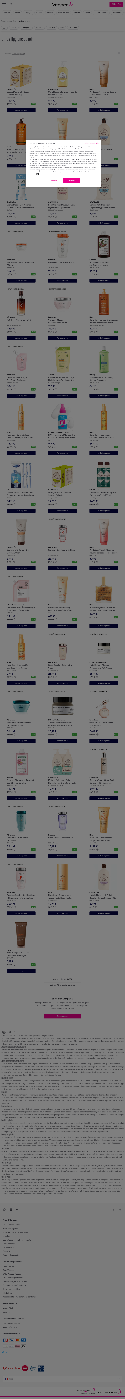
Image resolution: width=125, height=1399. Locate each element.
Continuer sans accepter (91, 143)
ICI (37, 174)
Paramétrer (54, 180)
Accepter (71, 180)
